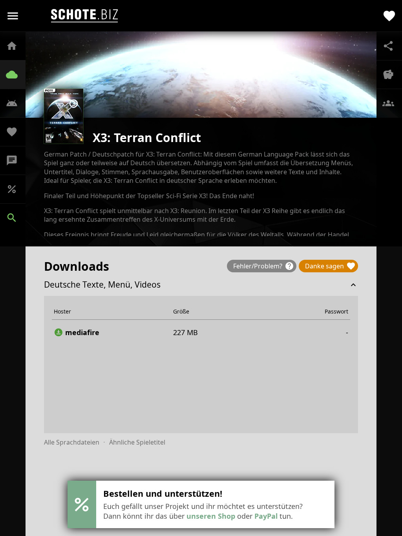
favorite (389, 16)
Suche (16, 218)
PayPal (266, 516)
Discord (16, 160)
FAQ (16, 103)
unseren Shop (210, 516)
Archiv (16, 74)
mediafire (76, 332)
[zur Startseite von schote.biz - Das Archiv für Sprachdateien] (84, 15)
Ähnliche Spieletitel (137, 442)
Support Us (16, 132)
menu (13, 16)
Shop (16, 189)
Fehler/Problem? (263, 266)
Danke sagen (330, 266)
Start (16, 46)
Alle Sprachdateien (71, 442)
